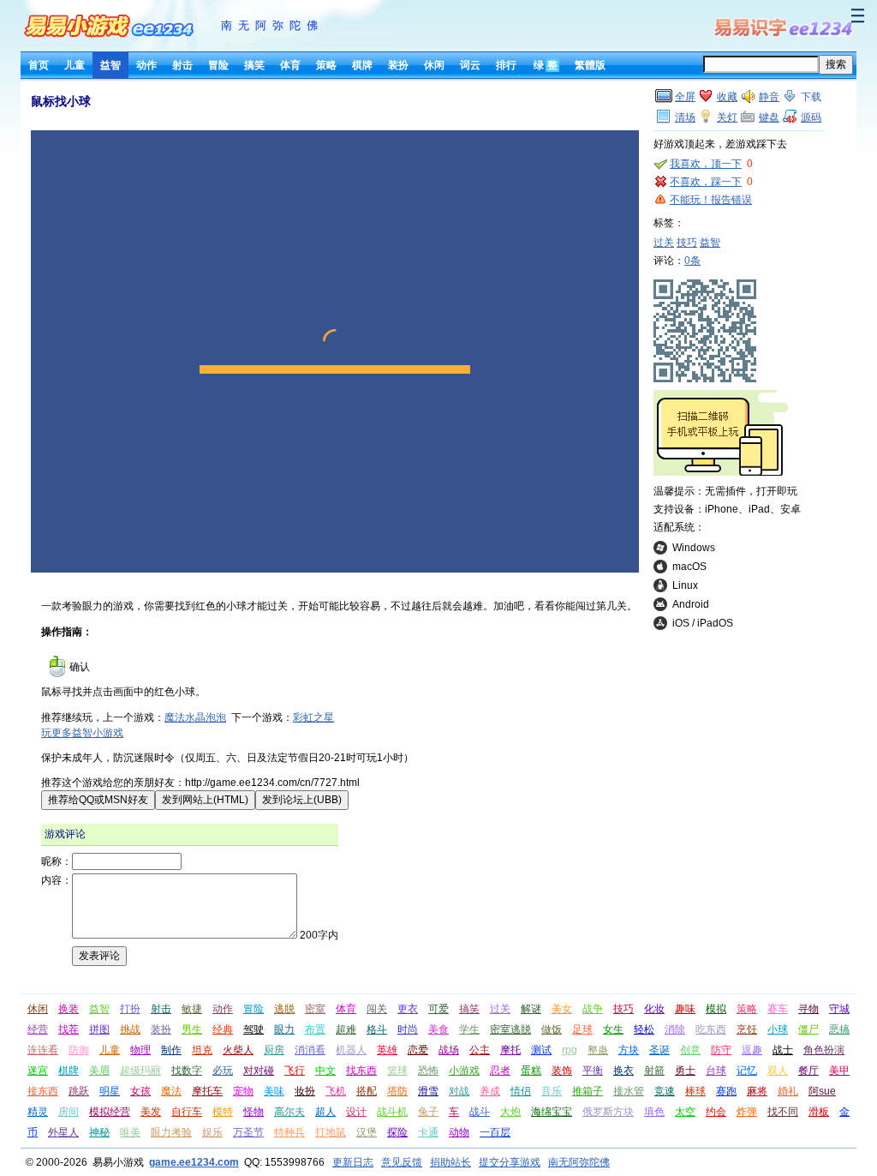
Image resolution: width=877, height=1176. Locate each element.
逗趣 (752, 1050)
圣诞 (659, 1050)
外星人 (63, 1132)
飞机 (335, 1091)
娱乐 (212, 1132)
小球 (777, 1029)
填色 (654, 1112)
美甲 (839, 1071)
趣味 (685, 1009)
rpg (569, 1050)
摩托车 (207, 1091)
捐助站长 (450, 1162)
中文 (325, 1071)
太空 (685, 1112)
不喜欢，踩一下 (706, 182)
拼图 (99, 1029)
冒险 (218, 65)
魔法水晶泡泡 (195, 717)
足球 (582, 1029)
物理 (140, 1050)
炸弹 (747, 1112)
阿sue (822, 1091)
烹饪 (747, 1029)
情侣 (520, 1091)
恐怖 (428, 1071)
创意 (690, 1050)
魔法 (171, 1091)
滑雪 (428, 1091)
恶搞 (839, 1029)
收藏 (727, 97)
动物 (459, 1132)
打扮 (130, 1009)
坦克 (202, 1050)
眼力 (284, 1029)
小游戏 (464, 1071)
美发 (150, 1112)
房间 (68, 1112)
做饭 (551, 1029)
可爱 (438, 1009)
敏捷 (192, 1009)
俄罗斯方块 (608, 1112)
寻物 (808, 1009)
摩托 (510, 1050)
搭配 (366, 1091)
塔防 (397, 1091)
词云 (470, 65)
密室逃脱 (510, 1029)
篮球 (397, 1071)
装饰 (562, 1071)
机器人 (351, 1050)
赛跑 (726, 1091)
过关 (663, 243)
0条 (692, 261)
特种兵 (289, 1132)
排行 (506, 65)
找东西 (361, 1071)
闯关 (377, 1009)
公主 (479, 1050)
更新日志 (352, 1162)
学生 (469, 1029)
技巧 (687, 243)
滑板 (818, 1112)
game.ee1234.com (194, 1162)
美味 (274, 1091)
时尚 (407, 1029)
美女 (562, 1009)
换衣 (623, 1071)
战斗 (479, 1112)
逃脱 (284, 1009)
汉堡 (366, 1132)
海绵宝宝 (551, 1112)
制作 (171, 1050)
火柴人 (238, 1050)
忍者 (500, 1071)
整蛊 (598, 1050)
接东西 (42, 1091)
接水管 (628, 1091)
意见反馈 (401, 1162)
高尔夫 (289, 1112)
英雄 (387, 1050)
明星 (109, 1091)
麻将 (757, 1091)
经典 (222, 1029)
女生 (613, 1029)
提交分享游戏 (509, 1162)
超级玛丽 (140, 1071)
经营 (37, 1029)
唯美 (130, 1132)
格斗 (377, 1029)
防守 (721, 1050)
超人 (325, 1112)
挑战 (130, 1029)
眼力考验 (171, 1132)
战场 (448, 1050)
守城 (839, 1009)
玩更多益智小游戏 (82, 733)
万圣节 (248, 1132)
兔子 (428, 1112)
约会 (716, 1112)
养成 (490, 1091)
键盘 (769, 117)
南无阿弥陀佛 (272, 25)
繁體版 (590, 65)
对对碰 (258, 1071)
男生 (192, 1029)
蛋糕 (531, 1071)
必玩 (222, 1071)
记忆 (747, 1071)
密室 (315, 1009)
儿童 (74, 65)
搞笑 (254, 65)
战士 (783, 1050)
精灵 (37, 1112)
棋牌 (362, 65)
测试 (541, 1050)
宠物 (243, 1091)
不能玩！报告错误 (711, 200)
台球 (716, 1071)
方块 (628, 1050)
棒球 (695, 1091)
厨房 (274, 1050)
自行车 (186, 1112)
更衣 (407, 1009)
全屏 (685, 97)
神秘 (99, 1132)
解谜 (531, 1009)
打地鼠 (330, 1132)
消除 (675, 1029)
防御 (79, 1050)
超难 (346, 1029)
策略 (326, 65)
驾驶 (253, 1029)
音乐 (551, 1091)
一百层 (495, 1132)
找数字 (186, 1071)
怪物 (253, 1112)
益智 (110, 65)
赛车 (777, 1009)
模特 (222, 1112)
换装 (68, 1009)
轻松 (644, 1029)
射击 (182, 65)
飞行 (294, 1071)
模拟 (716, 1009)
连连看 (42, 1050)
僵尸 (808, 1029)
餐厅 (808, 1071)
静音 (769, 97)
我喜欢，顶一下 (706, 164)
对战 (459, 1091)
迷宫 (37, 1071)
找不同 (782, 1112)
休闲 (434, 65)
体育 (290, 65)
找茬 (68, 1029)
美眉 (99, 1071)
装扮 (398, 65)
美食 (438, 1029)
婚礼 (788, 1091)
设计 (356, 1112)
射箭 (654, 1071)
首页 (38, 65)
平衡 (592, 1071)
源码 (811, 117)
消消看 (310, 1050)
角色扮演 (823, 1050)
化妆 (654, 1009)
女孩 (140, 1091)
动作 (146, 65)
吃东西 (710, 1029)
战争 (592, 1009)
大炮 (510, 1112)
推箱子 (587, 1091)
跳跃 (79, 1091)
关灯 (727, 117)
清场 (685, 117)
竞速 (664, 1091)
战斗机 (392, 1112)
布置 (315, 1029)
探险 (397, 1132)
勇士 (685, 1071)
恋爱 (418, 1050)
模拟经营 (109, 1112)
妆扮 (305, 1091)
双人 (777, 1071)
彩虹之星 (313, 717)
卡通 (428, 1132)
